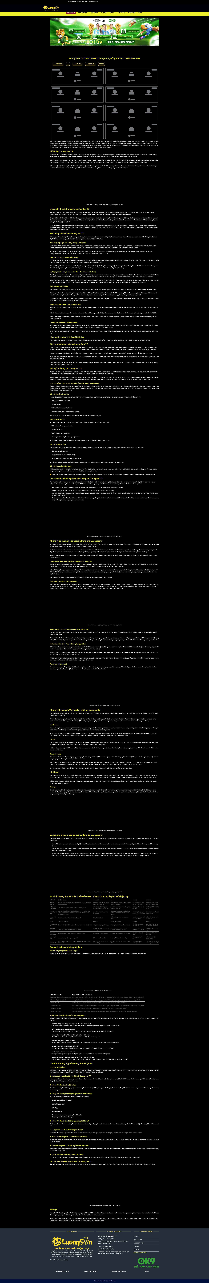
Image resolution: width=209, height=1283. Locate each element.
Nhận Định (131, 13)
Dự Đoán (103, 13)
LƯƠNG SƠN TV (71, 13)
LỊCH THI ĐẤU (94, 13)
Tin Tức (140, 13)
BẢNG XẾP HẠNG (83, 13)
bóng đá (65, 250)
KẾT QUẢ (112, 13)
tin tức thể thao (146, 803)
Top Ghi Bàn (121, 13)
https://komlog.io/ (108, 1262)
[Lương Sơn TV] (51, 8)
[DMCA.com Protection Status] (72, 1273)
